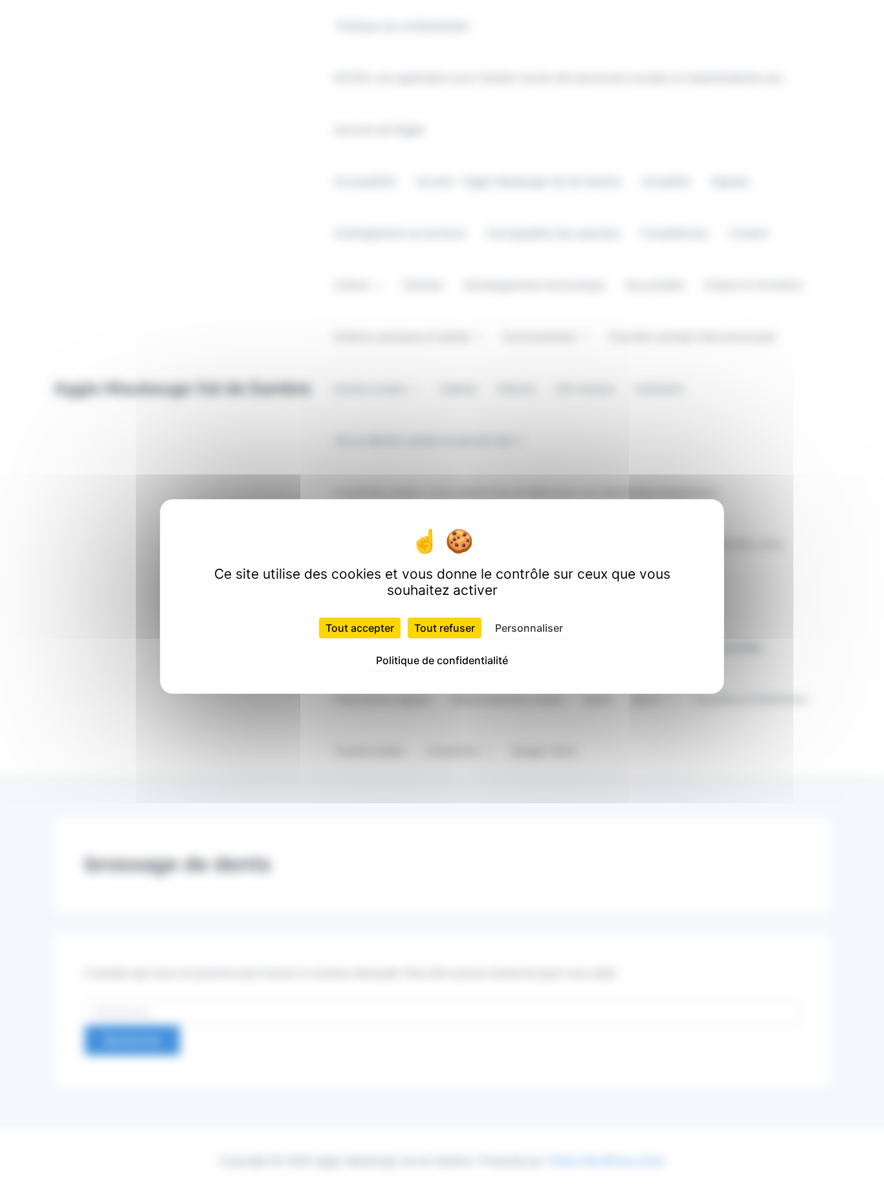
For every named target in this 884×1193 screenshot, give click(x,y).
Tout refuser (444, 627)
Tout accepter (360, 627)
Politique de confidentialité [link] (442, 660)
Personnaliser (529, 627)
